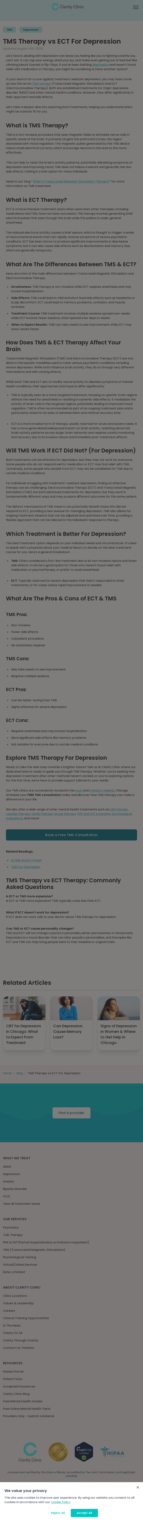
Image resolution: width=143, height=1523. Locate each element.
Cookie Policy (60, 1502)
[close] (138, 1487)
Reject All (58, 1513)
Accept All (84, 1513)
